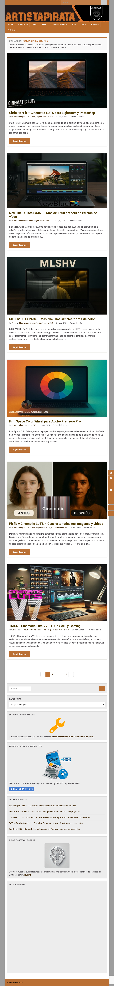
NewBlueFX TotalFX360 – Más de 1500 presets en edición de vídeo (53, 215)
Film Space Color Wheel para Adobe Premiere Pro (45, 421)
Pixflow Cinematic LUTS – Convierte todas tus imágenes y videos (56, 524)
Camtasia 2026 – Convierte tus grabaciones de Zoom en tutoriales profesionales (44, 829)
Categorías (23, 25)
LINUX (45, 25)
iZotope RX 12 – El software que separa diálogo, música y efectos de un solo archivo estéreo (49, 817)
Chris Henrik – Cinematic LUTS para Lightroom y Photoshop (52, 113)
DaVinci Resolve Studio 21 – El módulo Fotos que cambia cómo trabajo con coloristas (46, 823)
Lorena (14, 630)
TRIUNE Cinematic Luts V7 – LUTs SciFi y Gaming (44, 626)
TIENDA (11, 30)
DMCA (83, 25)
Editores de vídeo (26, 221)
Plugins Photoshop (43, 528)
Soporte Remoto (59, 25)
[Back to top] (107, 969)
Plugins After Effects (27, 117)
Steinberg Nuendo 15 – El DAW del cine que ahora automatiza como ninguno (42, 806)
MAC (35, 25)
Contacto (95, 25)
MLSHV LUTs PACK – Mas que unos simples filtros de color (52, 319)
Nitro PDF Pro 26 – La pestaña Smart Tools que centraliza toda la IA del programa (44, 811)
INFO (73, 25)
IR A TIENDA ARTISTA (23, 789)
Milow (14, 117)
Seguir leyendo (20, 141)
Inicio (10, 25)
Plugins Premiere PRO (44, 117)
